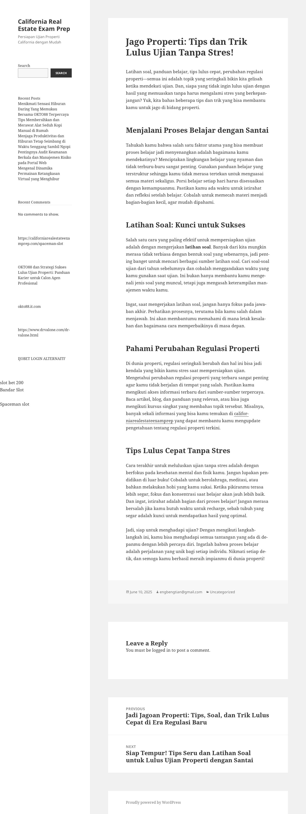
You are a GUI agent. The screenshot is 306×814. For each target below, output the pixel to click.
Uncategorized (222, 591)
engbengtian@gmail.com (181, 591)
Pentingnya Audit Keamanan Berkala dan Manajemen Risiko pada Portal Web (44, 157)
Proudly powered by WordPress (153, 802)
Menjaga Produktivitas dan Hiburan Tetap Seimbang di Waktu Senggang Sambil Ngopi (44, 141)
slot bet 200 (12, 383)
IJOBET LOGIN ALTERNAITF (41, 358)
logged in (161, 650)
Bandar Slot (12, 390)
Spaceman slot (14, 404)
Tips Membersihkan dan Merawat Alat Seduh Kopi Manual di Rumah (40, 125)
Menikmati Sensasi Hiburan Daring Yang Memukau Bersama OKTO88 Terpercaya (43, 109)
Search (24, 65)
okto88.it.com (29, 306)
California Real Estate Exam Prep (44, 25)
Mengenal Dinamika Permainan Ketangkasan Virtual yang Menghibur (39, 173)
